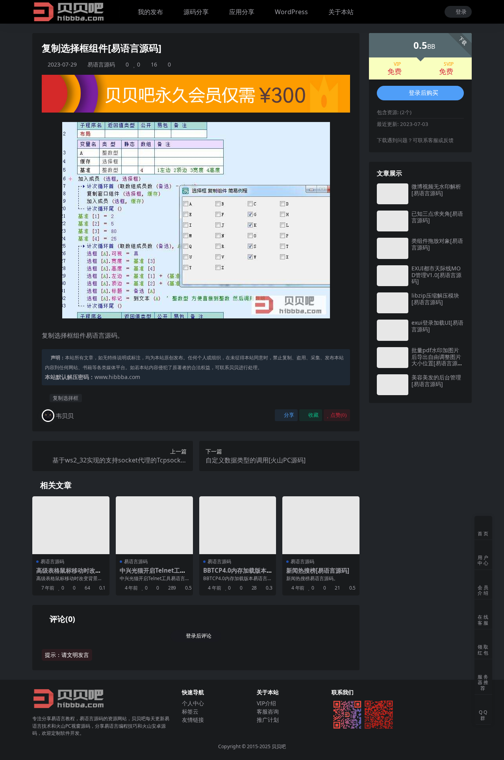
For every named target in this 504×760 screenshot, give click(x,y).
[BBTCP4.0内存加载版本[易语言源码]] (237, 525)
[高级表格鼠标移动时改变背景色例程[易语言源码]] (70, 525)
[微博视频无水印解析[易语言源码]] (392, 193)
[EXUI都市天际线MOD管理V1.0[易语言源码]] (392, 275)
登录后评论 (198, 636)
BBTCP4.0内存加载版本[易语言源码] (235, 573)
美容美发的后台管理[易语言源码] (436, 381)
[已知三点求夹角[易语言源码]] (392, 221)
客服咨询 (268, 711)
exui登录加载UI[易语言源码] (437, 326)
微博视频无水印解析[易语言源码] (436, 190)
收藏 (313, 415)
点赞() (338, 415)
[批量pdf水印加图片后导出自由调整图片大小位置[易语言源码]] (392, 357)
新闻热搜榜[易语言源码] (317, 570)
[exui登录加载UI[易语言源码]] (392, 330)
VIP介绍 (266, 703)
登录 (461, 12)
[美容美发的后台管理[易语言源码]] (392, 384)
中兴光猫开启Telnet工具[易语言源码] (153, 573)
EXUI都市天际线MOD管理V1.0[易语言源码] (436, 274)
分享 (289, 415)
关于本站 (341, 11)
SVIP (449, 64)
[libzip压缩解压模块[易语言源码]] (392, 302)
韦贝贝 (65, 416)
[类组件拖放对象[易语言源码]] (392, 248)
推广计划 (268, 719)
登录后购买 (423, 93)
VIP (397, 64)
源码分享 (196, 11)
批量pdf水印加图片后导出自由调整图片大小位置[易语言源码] (436, 360)
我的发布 (150, 11)
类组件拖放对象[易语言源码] (437, 244)
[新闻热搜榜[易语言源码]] (320, 525)
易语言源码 (101, 64)
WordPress (291, 11)
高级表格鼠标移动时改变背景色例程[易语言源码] (68, 573)
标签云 (190, 711)
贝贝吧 (279, 746)
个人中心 (193, 703)
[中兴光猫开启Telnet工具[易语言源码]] (154, 525)
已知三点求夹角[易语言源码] (437, 217)
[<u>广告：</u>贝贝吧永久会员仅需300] (196, 93)
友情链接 (193, 719)
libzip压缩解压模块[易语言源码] (435, 299)
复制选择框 (65, 397)
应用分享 (241, 11)
